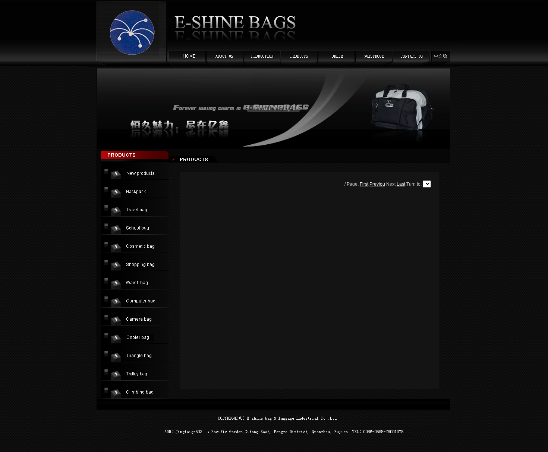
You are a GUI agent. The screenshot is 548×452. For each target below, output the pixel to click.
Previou (377, 184)
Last (401, 184)
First (364, 184)
